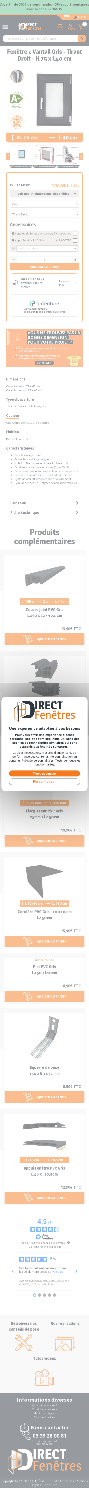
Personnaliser (44, 781)
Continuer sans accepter (49, 701)
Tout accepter (44, 773)
